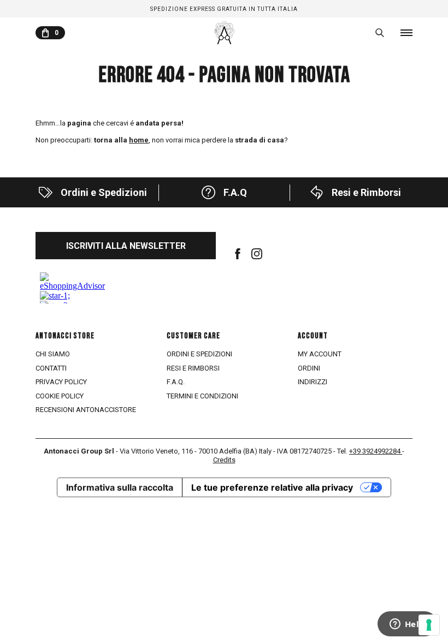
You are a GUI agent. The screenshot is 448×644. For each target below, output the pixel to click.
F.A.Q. (176, 382)
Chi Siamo (53, 354)
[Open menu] (406, 32)
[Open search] (379, 32)
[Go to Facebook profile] (237, 253)
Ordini (309, 368)
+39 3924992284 (375, 451)
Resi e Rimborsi (193, 368)
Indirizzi (312, 382)
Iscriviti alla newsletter (126, 246)
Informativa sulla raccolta (119, 487)
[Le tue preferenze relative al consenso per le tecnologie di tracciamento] (428, 625)
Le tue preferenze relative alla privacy (272, 487)
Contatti (51, 368)
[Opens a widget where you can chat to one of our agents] (407, 625)
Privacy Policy (61, 382)
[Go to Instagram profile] (256, 253)
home (139, 140)
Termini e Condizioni (202, 396)
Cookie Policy (60, 396)
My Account (319, 354)
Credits (224, 460)
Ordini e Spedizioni (199, 354)
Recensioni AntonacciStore (86, 410)
